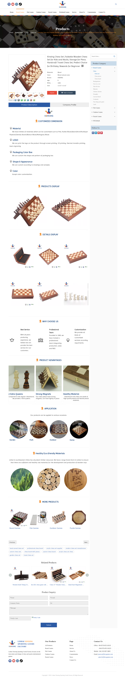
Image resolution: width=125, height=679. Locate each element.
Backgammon (96, 81)
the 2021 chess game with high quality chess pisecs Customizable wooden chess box (39, 585)
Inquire (52, 93)
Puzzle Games (75, 528)
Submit (48, 625)
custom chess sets (15, 552)
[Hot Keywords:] (115, 4)
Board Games (15, 528)
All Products (48, 645)
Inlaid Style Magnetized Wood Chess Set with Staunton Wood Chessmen (76, 585)
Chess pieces (98, 76)
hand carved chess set (17, 548)
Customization (74, 654)
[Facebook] (9, 4)
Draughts (95, 94)
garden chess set (15, 555)
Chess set (97, 73)
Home (71, 645)
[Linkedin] (96, 133)
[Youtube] (12, 4)
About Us (72, 651)
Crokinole (95, 99)
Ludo (94, 104)
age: (48, 80)
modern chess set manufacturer (76, 548)
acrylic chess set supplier (54, 548)
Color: (49, 75)
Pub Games (34, 528)
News (71, 657)
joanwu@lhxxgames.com (105, 654)
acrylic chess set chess (66, 552)
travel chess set (29, 555)
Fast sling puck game (98, 102)
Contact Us (73, 660)
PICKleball (96, 121)
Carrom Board (97, 96)
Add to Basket (68, 93)
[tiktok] (20, 4)
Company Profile (69, 105)
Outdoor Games (56, 528)
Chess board (98, 79)
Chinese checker (97, 91)
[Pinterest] (101, 133)
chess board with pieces (32, 552)
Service (72, 648)
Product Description (29, 105)
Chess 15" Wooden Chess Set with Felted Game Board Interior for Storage (58, 585)
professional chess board (35, 548)
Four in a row (96, 84)
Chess (94, 71)
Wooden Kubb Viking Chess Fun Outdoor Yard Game (21, 585)
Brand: (49, 78)
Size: (48, 85)
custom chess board (49, 552)
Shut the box (96, 86)
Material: (50, 72)
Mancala (95, 89)
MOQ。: (49, 83)
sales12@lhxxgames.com (105, 657)
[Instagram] (16, 4)
